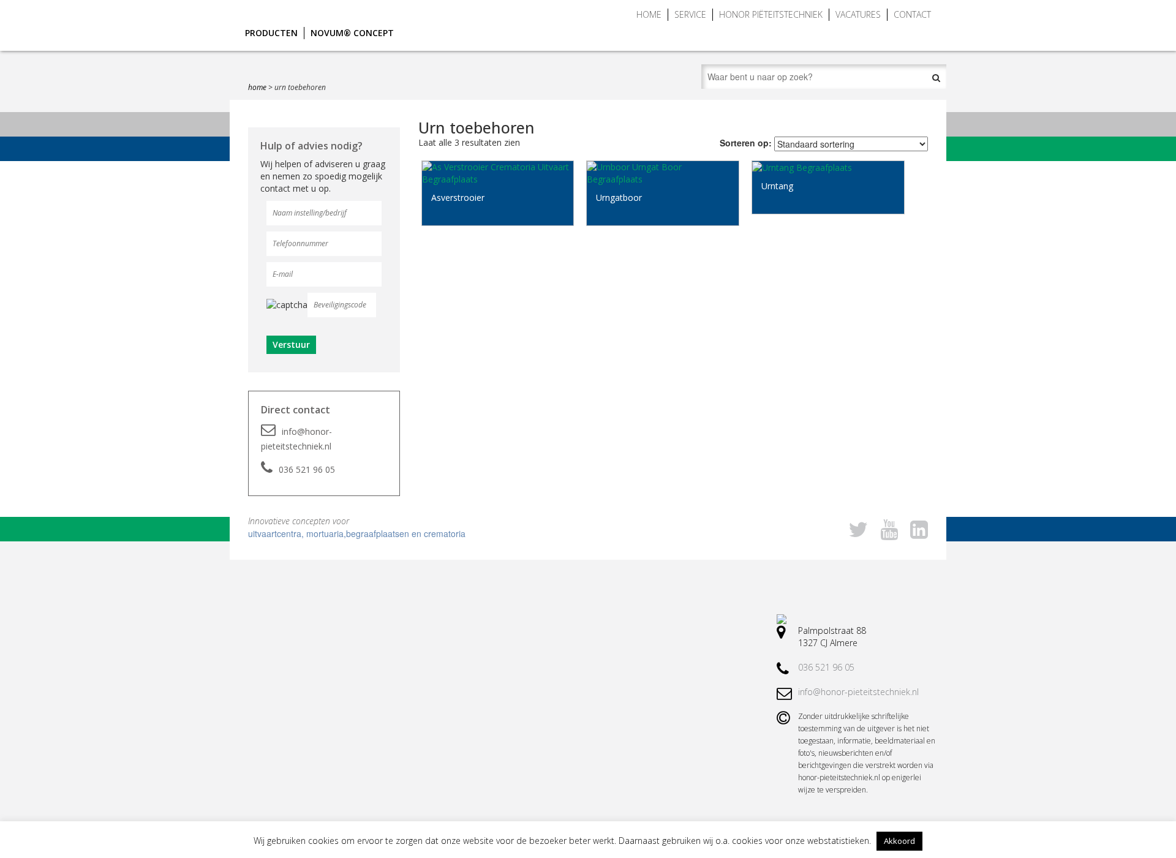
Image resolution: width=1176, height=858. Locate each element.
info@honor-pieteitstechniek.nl (296, 439)
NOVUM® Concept (352, 33)
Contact (912, 14)
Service (690, 14)
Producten (271, 33)
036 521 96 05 (307, 469)
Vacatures (858, 14)
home (257, 87)
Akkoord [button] (899, 840)
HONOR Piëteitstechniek (771, 14)
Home (649, 14)
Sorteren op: (746, 143)
